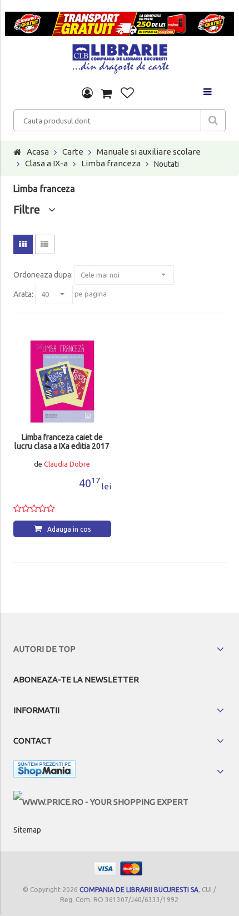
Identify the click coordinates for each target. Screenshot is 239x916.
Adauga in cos (69, 529)
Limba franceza (111, 163)
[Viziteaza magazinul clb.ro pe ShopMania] (44, 771)
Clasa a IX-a (46, 163)
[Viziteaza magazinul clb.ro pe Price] (100, 801)
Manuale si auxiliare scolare (149, 151)
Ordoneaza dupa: (43, 274)
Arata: (23, 294)
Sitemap (27, 829)
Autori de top (44, 648)
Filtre (30, 209)
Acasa (38, 151)
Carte (72, 151)
